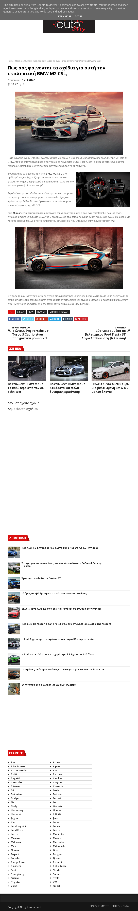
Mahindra (58, 834)
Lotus (14, 834)
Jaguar (15, 818)
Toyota (15, 882)
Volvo (14, 886)
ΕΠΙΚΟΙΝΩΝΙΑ (120, 906)
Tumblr (68, 318)
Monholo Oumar (23, 60)
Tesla (56, 878)
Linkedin (55, 318)
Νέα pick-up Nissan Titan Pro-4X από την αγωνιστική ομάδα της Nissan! (66, 624)
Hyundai (16, 814)
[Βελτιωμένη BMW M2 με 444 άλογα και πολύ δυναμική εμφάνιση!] (69, 368)
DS (12, 790)
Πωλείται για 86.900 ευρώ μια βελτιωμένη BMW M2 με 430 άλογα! (110, 388)
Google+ (42, 318)
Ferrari (57, 798)
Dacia (56, 790)
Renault (57, 862)
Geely (14, 806)
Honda (57, 810)
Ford (55, 802)
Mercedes (58, 842)
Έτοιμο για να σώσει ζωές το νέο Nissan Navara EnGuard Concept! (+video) (62, 565)
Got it (78, 16)
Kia (13, 822)
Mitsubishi (59, 846)
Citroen (15, 786)
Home (11, 60)
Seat (13, 870)
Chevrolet (16, 782)
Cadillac (57, 778)
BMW (30, 312)
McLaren (16, 842)
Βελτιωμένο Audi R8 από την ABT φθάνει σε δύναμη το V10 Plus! (61, 608)
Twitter (29, 318)
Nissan (15, 850)
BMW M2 (41, 312)
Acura (56, 762)
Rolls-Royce (59, 866)
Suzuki (15, 878)
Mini (13, 846)
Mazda (57, 838)
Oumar (17, 213)
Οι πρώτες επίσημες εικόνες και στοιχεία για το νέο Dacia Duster (63, 669)
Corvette (58, 786)
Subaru (57, 874)
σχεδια (20, 312)
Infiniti (57, 814)
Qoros (56, 858)
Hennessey (17, 810)
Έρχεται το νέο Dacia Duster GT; (42, 578)
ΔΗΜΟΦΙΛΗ (17, 538)
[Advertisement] (69, 45)
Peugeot (58, 854)
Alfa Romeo (18, 766)
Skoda (56, 870)
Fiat (13, 802)
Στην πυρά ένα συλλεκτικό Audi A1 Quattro (49, 684)
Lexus (56, 830)
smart (56, 886)
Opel (55, 850)
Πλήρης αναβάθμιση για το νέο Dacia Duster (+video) (54, 593)
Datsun (57, 794)
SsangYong (17, 874)
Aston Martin (19, 770)
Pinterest (82, 318)
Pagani (15, 854)
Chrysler (58, 782)
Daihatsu (16, 794)
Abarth (15, 762)
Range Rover (18, 862)
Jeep (55, 818)
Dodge (15, 798)
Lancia (57, 826)
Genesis (57, 806)
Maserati (16, 838)
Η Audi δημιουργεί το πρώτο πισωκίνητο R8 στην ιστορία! (58, 639)
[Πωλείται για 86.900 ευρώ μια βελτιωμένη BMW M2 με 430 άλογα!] (111, 368)
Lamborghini (18, 826)
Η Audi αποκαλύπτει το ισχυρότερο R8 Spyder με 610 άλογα (58, 654)
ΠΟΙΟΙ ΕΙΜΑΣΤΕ (99, 906)
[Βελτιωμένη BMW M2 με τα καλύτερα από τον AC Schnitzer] (27, 368)
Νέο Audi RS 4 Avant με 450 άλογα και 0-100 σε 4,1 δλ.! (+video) (60, 548)
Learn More (64, 16)
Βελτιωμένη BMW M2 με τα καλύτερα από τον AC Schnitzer (26, 388)
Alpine (56, 766)
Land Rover (17, 830)
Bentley (57, 774)
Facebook (15, 318)
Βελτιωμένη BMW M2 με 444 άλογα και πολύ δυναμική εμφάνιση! (67, 388)
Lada (56, 822)
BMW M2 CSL (54, 173)
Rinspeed (16, 866)
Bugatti (15, 778)
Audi (55, 770)
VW (55, 882)
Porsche (15, 858)
